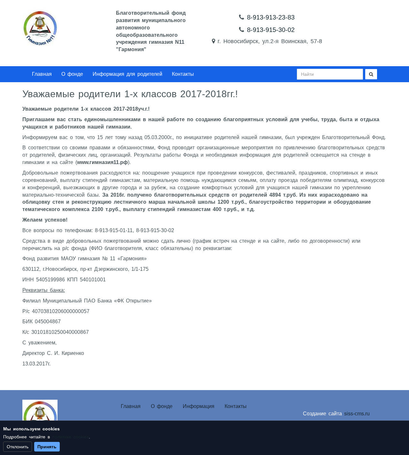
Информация (198, 406)
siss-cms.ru (357, 413)
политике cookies (70, 436)
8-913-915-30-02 (271, 29)
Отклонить (17, 446)
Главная (42, 74)
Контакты (183, 74)
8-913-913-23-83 (271, 17)
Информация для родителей (127, 74)
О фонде (72, 74)
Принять (47, 446)
